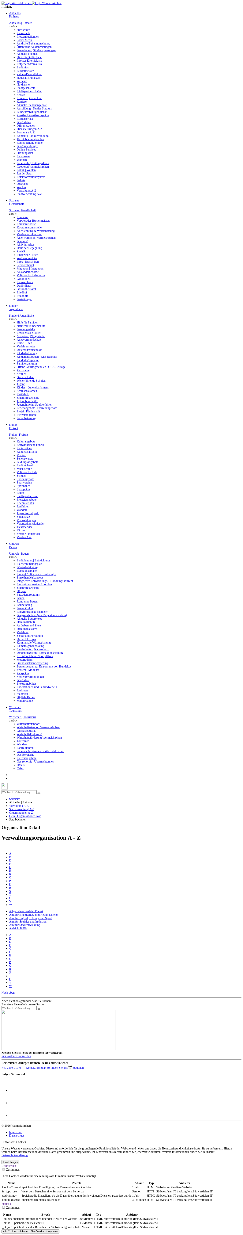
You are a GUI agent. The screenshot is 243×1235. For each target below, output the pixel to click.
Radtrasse (22, 690)
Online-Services (26, 149)
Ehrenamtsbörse (26, 224)
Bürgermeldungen (27, 146)
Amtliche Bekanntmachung (33, 43)
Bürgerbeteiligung (27, 567)
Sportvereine (24, 482)
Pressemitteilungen (28, 36)
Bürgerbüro (24, 122)
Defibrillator (24, 285)
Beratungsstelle (26, 329)
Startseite (14, 799)
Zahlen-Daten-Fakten (29, 74)
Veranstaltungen (26, 520)
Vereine (21, 455)
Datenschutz (16, 1135)
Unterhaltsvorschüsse (29, 349)
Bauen (20, 598)
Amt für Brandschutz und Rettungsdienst (33, 914)
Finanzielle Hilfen (27, 254)
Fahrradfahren (25, 747)
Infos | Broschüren (28, 261)
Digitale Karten (26, 697)
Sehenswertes (25, 458)
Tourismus (23, 741)
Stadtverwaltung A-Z (29, 194)
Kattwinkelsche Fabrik (30, 444)
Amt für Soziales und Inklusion (28, 921)
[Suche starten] (38, 793)
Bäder (20, 492)
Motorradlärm (25, 659)
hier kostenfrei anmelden (16, 1056)
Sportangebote (25, 479)
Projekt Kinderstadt (28, 411)
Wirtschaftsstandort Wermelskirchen (38, 727)
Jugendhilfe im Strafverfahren (34, 404)
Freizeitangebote (26, 414)
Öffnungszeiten (26, 125)
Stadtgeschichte (26, 88)
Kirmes (21, 530)
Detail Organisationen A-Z (25, 816)
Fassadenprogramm (28, 594)
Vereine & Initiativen (29, 234)
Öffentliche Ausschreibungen (34, 46)
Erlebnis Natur (25, 503)
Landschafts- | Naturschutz (33, 649)
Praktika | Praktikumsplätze (33, 115)
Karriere (22, 101)
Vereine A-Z (24, 537)
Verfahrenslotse (26, 346)
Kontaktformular (36, 1067)
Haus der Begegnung (29, 248)
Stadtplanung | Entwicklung (33, 560)
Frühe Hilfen (24, 343)
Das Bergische (25, 754)
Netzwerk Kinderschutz (31, 325)
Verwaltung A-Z (26, 190)
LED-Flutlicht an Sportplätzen (35, 656)
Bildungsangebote (27, 462)
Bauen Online (25, 608)
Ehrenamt (22, 217)
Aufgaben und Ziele (29, 625)
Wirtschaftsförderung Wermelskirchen (39, 737)
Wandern (22, 509)
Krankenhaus (25, 282)
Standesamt (23, 156)
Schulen (21, 373)
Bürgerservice (25, 118)
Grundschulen (25, 377)
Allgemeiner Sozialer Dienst (26, 911)
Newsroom (23, 29)
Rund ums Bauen (27, 601)
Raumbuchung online (30, 142)
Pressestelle (23, 33)
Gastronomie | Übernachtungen (35, 761)
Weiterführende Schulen (31, 380)
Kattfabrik (23, 394)
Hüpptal (21, 591)
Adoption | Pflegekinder (31, 336)
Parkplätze (23, 673)
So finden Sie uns (57, 1067)
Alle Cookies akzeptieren (44, 1231)
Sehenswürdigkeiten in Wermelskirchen (40, 751)
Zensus (21, 94)
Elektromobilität (26, 683)
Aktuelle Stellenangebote (32, 105)
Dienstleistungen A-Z (29, 129)
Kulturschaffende (27, 451)
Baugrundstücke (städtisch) (33, 611)
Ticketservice (24, 527)
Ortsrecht (22, 183)
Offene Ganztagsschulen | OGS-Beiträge (41, 367)
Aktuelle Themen (27, 53)
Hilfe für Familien (27, 322)
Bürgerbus (23, 680)
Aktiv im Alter (25, 244)
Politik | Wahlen (26, 170)
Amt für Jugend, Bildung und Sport (30, 918)
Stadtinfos (23, 67)
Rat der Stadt (24, 173)
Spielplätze (23, 516)
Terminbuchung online (30, 139)
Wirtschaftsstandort (28, 723)
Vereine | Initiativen (28, 533)
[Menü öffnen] (3, 7)
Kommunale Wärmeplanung (34, 642)
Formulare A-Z (26, 132)
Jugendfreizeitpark (28, 397)
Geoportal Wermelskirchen (33, 166)
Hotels (20, 765)
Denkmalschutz (26, 622)
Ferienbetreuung (26, 418)
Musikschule (24, 468)
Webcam (22, 81)
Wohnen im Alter (27, 258)
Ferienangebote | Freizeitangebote (37, 408)
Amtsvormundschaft (29, 339)
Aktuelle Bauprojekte (29, 618)
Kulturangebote (26, 441)
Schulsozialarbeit (27, 390)
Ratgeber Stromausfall (30, 64)
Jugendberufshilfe (27, 401)
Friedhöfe (22, 295)
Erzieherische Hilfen (29, 332)
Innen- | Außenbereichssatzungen (36, 574)
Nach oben (8, 992)
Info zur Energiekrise (29, 60)
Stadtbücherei (25, 465)
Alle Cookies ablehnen (15, 1231)
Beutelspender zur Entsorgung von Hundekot (44, 666)
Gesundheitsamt (26, 289)
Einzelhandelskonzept (30, 577)
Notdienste (23, 84)
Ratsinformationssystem (31, 176)
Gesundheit (23, 278)
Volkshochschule (27, 472)
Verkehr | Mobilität (28, 669)
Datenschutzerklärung (15, 1155)
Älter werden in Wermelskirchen (36, 237)
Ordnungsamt (25, 153)
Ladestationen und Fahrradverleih (37, 687)
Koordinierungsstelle (29, 227)
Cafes (20, 768)
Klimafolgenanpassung (30, 646)
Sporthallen (23, 486)
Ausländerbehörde (28, 271)
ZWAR (21, 251)
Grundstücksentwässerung (32, 663)
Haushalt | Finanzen (28, 77)
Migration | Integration (30, 268)
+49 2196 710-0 (12, 1067)
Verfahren (22, 632)
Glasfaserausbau (26, 730)
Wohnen (22, 159)
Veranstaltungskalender (30, 523)
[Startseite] (32, 3)
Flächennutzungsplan (29, 563)
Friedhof (22, 292)
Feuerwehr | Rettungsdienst (33, 163)
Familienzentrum (27, 363)
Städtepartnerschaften (29, 91)
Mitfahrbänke (25, 700)
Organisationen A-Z (21, 812)
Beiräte (21, 180)
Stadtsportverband (27, 496)
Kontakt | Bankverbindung (33, 135)
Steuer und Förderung (30, 635)
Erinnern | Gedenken (29, 98)
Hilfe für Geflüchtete (29, 57)
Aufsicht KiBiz (18, 928)
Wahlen (21, 187)
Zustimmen (12, 1169)
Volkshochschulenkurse (31, 275)
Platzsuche (23, 370)
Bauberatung (24, 604)
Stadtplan (22, 693)
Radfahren (23, 506)
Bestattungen (24, 299)
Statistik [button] (6, 1203)
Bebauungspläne (27, 570)
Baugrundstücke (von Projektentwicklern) (42, 615)
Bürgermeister (25, 70)
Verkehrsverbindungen (30, 676)
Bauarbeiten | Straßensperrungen (36, 50)
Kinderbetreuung (27, 353)
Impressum (15, 1132)
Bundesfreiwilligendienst (32, 111)
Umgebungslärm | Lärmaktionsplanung (40, 652)
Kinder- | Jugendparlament (32, 387)
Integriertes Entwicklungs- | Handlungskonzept (45, 581)
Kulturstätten (24, 448)
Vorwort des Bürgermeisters (33, 220)
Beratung (22, 241)
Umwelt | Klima (26, 639)
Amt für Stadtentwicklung (24, 925)
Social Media (24, 40)
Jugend (21, 384)
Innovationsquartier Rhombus (34, 584)
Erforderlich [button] (9, 1165)
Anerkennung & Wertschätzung (36, 230)
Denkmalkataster (27, 628)
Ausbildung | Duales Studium (34, 108)
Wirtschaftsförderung (29, 734)
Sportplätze (23, 489)
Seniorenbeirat (25, 265)
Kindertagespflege (28, 360)
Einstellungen (10, 1162)
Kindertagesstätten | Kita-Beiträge (37, 356)
